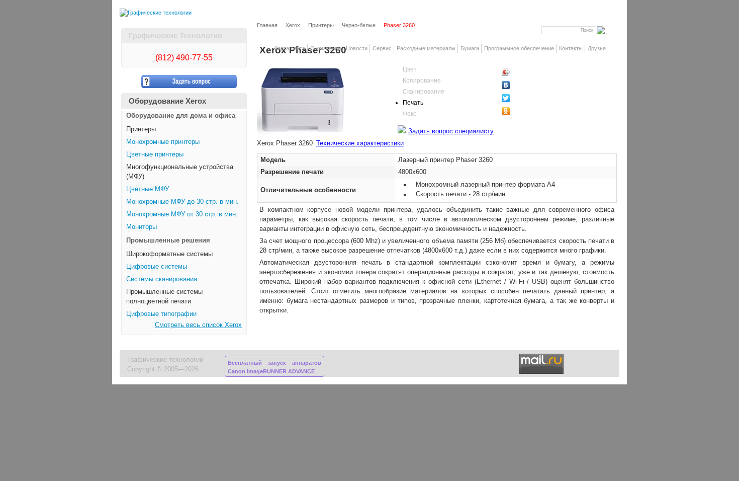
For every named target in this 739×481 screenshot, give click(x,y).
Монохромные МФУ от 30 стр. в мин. (182, 214)
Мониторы (141, 226)
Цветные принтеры (154, 154)
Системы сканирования (161, 279)
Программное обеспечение (519, 48)
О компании (325, 48)
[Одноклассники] (523, 111)
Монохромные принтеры (163, 141)
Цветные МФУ (147, 189)
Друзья (597, 48)
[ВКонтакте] (523, 85)
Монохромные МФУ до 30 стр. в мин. (182, 201)
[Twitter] (523, 98)
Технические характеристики (360, 143)
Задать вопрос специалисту (451, 131)
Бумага (469, 48)
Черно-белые (359, 25)
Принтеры (321, 25)
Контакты (571, 48)
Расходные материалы (426, 48)
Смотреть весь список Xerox (198, 325)
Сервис (382, 48)
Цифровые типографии (161, 313)
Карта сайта (289, 48)
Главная (267, 25)
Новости (356, 48)
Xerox (293, 25)
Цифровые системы (156, 266)
